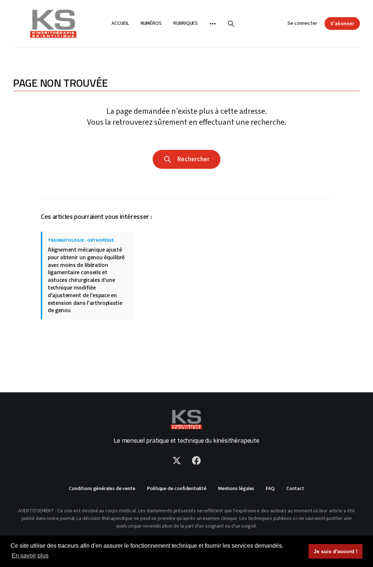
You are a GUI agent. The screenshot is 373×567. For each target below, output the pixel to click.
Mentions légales (236, 488)
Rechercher (191, 159)
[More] (212, 23)
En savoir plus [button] (30, 555)
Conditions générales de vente (102, 488)
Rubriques (185, 23)
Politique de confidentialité (177, 488)
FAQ (270, 488)
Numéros (151, 23)
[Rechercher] (230, 23)
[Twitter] (176, 460)
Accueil (120, 23)
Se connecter (302, 23)
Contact (295, 488)
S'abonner (342, 23)
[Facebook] (196, 460)
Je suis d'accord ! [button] (336, 551)
